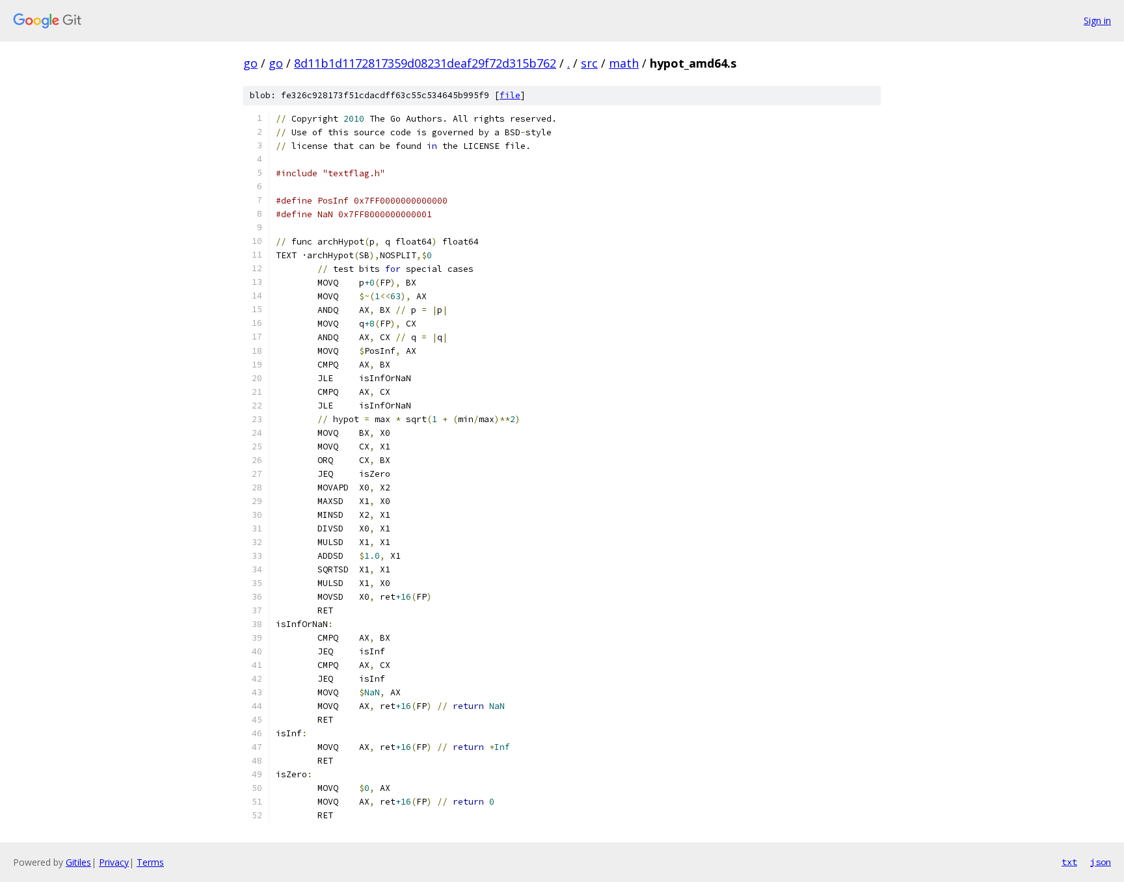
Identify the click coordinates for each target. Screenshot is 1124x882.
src (589, 63)
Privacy (114, 862)
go (250, 63)
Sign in (1097, 20)
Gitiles (78, 862)
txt (1069, 862)
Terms (150, 862)
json (1100, 862)
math (624, 63)
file (510, 95)
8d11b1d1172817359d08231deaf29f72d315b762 (425, 63)
